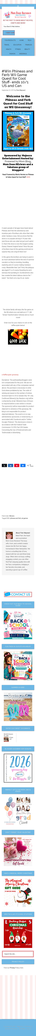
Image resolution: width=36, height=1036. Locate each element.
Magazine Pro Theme (23, 1026)
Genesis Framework (11, 1029)
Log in (29, 1029)
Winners (11, 516)
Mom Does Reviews (18, 14)
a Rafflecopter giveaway (10, 375)
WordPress (22, 1029)
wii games (25, 518)
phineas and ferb (15, 518)
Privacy (12, 968)
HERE (28, 177)
